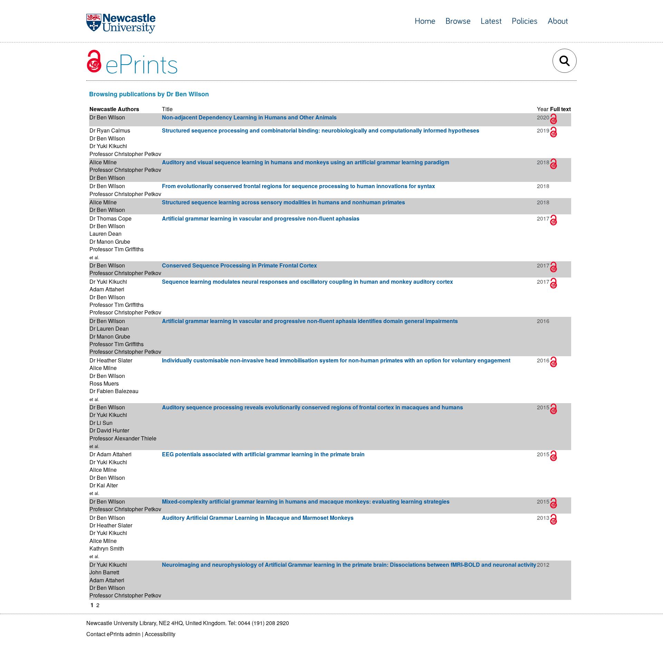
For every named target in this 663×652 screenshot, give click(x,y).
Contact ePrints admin (113, 634)
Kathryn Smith (106, 548)
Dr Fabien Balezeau (113, 391)
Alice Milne (103, 162)
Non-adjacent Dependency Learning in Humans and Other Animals (249, 117)
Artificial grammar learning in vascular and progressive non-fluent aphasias (260, 218)
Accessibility (160, 634)
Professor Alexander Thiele (122, 438)
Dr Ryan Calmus (109, 130)
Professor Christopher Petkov (125, 154)
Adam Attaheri (106, 289)
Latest (491, 21)
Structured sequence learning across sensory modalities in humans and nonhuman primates (283, 202)
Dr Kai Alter (103, 485)
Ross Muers (104, 383)
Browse (458, 21)
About (558, 21)
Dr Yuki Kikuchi (108, 146)
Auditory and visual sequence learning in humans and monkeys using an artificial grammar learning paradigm (305, 162)
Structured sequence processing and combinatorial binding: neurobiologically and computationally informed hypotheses (320, 130)
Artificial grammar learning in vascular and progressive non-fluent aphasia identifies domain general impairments (310, 321)
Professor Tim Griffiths (116, 249)
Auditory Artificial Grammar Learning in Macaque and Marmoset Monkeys (258, 518)
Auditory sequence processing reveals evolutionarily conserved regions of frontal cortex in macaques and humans (312, 407)
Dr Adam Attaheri (110, 454)
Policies (525, 21)
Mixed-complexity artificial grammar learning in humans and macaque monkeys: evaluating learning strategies (306, 501)
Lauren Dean (105, 233)
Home (425, 21)
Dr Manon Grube (109, 241)
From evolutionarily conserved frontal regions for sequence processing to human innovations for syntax (298, 186)
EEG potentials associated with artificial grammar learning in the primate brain (263, 454)
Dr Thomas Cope (110, 218)
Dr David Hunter (109, 430)
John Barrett (104, 572)
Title (167, 109)
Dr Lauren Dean (109, 328)
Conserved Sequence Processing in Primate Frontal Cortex (239, 265)
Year (542, 109)
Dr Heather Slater (110, 360)
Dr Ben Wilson (107, 117)
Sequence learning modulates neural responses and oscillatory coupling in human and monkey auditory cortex (307, 281)
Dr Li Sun (101, 423)
